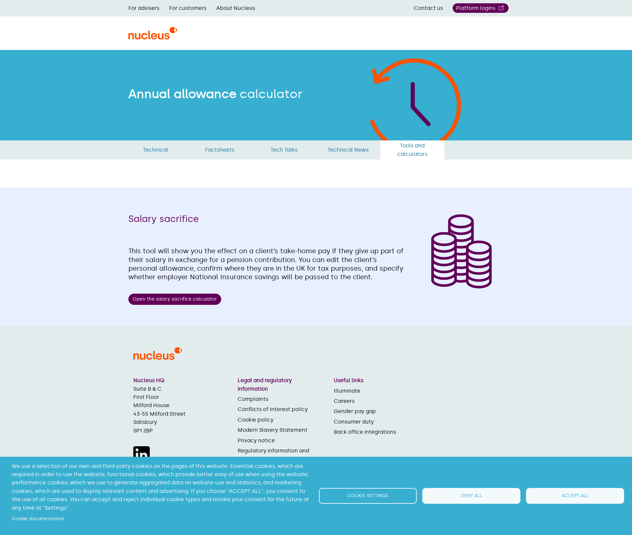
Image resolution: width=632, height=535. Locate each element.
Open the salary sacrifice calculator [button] (175, 299)
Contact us (428, 8)
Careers (344, 401)
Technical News (348, 150)
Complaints (253, 399)
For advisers (143, 8)
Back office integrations (365, 432)
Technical (155, 150)
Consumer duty (354, 422)
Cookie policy (256, 420)
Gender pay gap (355, 411)
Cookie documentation (38, 519)
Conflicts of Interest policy (273, 409)
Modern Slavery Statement (272, 430)
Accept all (575, 496)
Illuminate (347, 391)
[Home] (152, 37)
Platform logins (475, 8)
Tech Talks (284, 150)
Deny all (471, 496)
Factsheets (219, 150)
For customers (187, 8)
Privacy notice (256, 440)
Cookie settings (367, 496)
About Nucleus (235, 8)
